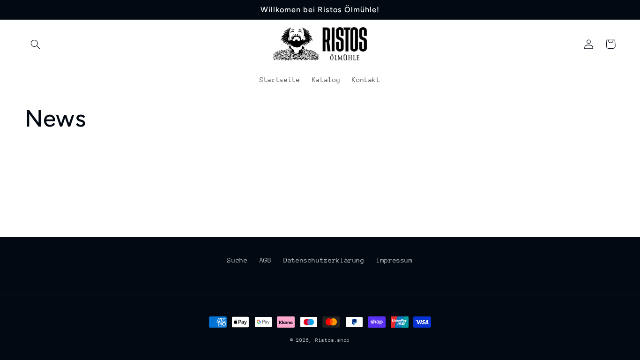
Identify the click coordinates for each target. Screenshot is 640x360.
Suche (237, 260)
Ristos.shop (332, 340)
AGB (266, 260)
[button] (35, 44)
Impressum (394, 260)
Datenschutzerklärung (324, 260)
